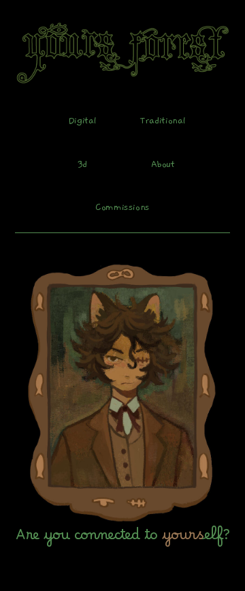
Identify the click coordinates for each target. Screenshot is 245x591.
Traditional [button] (163, 120)
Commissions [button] (122, 207)
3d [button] (82, 164)
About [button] (163, 164)
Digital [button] (82, 120)
